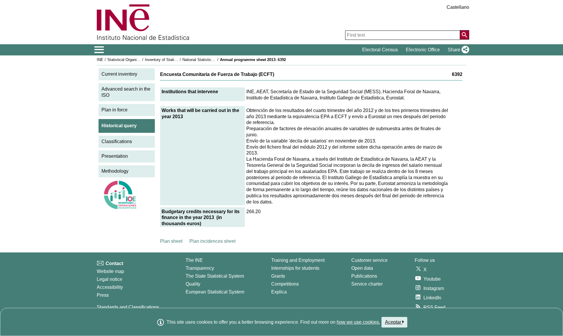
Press (103, 295)
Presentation (114, 156)
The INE (194, 260)
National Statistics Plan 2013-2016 (211, 59)
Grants (278, 276)
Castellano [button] (458, 7)
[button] (457, 50)
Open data (362, 268)
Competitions (285, 283)
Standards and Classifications (128, 307)
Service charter (367, 283)
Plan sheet (171, 241)
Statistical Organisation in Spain (134, 59)
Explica (279, 291)
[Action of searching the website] (464, 35)
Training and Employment (298, 260)
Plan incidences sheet (212, 241)
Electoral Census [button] (380, 49)
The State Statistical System (215, 276)
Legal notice (109, 279)
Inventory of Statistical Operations (174, 59)
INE (100, 59)
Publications (364, 276)
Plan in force (114, 109)
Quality (193, 283)
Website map (110, 271)
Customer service (369, 260)
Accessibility (110, 287)
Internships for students (295, 268)
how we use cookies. (358, 322)
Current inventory (119, 74)
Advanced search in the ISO (125, 92)
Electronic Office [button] (423, 49)
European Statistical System (215, 291)
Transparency (200, 268)
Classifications (116, 141)
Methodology (114, 171)
